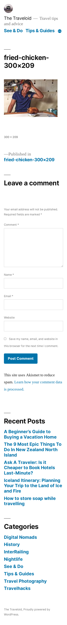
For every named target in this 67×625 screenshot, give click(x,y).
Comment (11, 224)
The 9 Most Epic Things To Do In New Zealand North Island (32, 449)
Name (9, 274)
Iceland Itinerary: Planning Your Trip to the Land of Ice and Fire (33, 486)
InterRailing (16, 551)
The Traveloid (17, 18)
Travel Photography (25, 581)
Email (8, 296)
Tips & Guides (40, 30)
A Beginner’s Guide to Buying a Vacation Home (30, 434)
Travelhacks (17, 588)
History (12, 544)
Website (9, 317)
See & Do (13, 30)
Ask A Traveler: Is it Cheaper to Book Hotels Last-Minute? (29, 468)
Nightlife (13, 559)
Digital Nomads (20, 537)
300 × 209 (11, 137)
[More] (60, 31)
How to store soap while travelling (30, 501)
